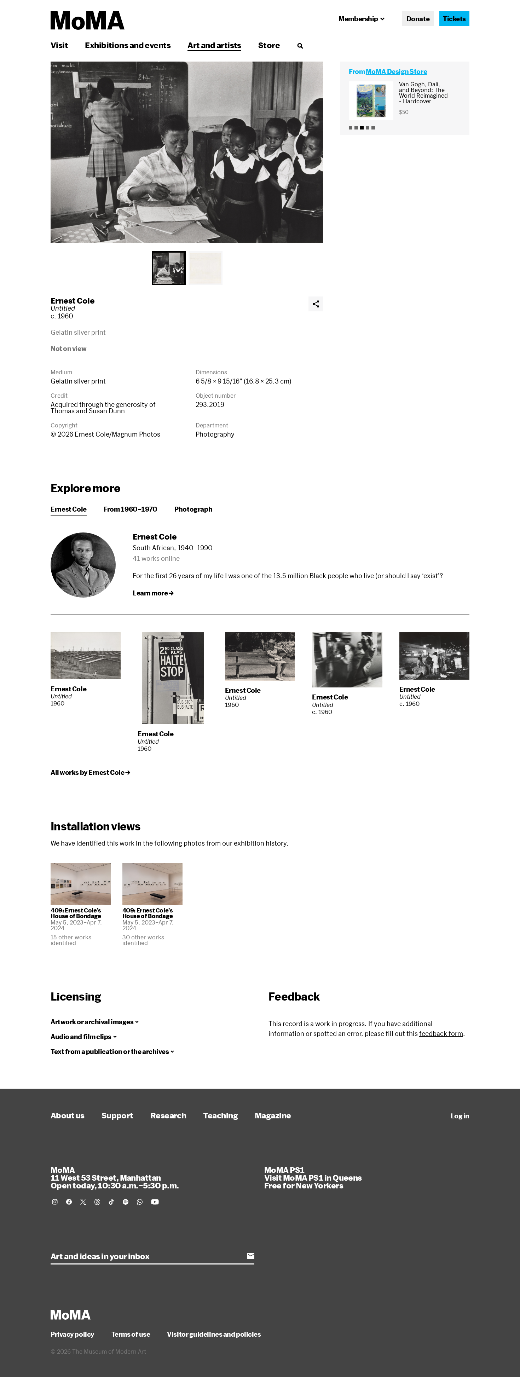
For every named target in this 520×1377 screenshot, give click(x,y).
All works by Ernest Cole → (90, 772)
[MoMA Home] (88, 20)
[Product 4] (367, 127)
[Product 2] (356, 127)
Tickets (454, 19)
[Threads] (97, 1202)
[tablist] (187, 268)
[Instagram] (55, 1202)
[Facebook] (69, 1202)
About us (68, 1115)
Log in (460, 1116)
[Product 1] (350, 127)
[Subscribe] (250, 1256)
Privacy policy (72, 1334)
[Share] (315, 303)
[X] (83, 1202)
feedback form (441, 1033)
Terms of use (130, 1334)
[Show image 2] (206, 268)
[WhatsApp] (139, 1202)
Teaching (220, 1115)
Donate (417, 19)
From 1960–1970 (130, 509)
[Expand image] (187, 152)
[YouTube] (155, 1202)
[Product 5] (373, 127)
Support (117, 1115)
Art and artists (214, 45)
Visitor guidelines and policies (214, 1334)
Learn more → (153, 593)
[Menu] (300, 46)
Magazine (273, 1115)
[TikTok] (111, 1202)
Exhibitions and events (128, 45)
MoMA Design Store (396, 71)
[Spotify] (125, 1202)
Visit (59, 45)
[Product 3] (362, 127)
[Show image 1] (169, 268)
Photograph (193, 509)
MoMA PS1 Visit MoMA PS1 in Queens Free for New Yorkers (313, 1177)
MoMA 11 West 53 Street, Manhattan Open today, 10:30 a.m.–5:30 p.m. (115, 1177)
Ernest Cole (72, 300)
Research (168, 1115)
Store (269, 45)
